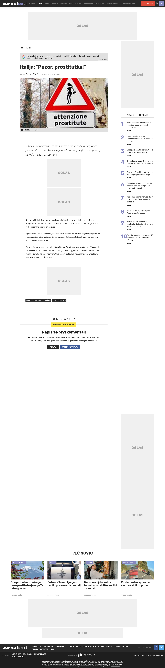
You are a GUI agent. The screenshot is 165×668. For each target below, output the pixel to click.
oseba (28, 300)
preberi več (63, 325)
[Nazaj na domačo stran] (22, 47)
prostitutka (38, 300)
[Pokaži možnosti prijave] (161, 3)
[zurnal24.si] (15, 3)
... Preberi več (115, 666)
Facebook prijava (70, 347)
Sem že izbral (102, 59)
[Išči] (157, 3)
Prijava (53, 347)
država (55, 300)
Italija (63, 300)
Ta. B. (29, 74)
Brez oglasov (148, 3)
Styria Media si (158, 655)
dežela (48, 300)
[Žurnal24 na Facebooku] (156, 647)
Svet (28, 47)
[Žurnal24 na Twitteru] (161, 647)
